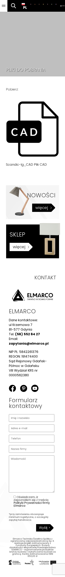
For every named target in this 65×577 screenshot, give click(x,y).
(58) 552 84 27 (27, 334)
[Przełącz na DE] (35, 4)
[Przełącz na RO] (39, 4)
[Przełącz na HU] (43, 4)
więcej (41, 207)
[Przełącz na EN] (31, 4)
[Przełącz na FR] (56, 4)
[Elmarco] (61, 6)
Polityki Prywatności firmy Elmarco (32, 504)
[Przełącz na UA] (52, 4)
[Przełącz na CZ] (48, 4)
